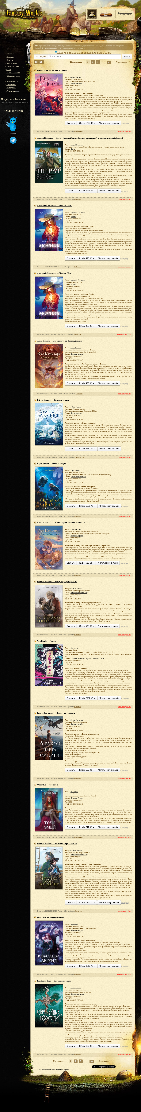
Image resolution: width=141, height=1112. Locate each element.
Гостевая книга (13, 73)
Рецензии (10, 91)
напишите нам (51, 48)
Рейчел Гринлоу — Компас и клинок (53, 400)
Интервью (11, 88)
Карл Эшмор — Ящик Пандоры (51, 464)
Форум (9, 60)
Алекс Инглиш (75, 348)
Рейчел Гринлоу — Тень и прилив (52, 70)
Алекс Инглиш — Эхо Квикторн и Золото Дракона (59, 341)
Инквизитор (78, 131)
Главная (9, 54)
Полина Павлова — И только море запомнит (57, 844)
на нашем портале (125, 13)
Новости (10, 57)
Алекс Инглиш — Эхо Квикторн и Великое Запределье (61, 522)
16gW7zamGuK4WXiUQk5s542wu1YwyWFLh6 (14, 102)
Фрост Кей (74, 792)
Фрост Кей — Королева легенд (50, 917)
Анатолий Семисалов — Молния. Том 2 (54, 206)
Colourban (77, 199)
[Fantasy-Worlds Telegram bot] (13, 143)
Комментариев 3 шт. (124, 837)
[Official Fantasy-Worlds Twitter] (11, 133)
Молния (73, 217)
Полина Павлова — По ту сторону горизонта (57, 582)
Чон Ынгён (74, 648)
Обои (8, 69)
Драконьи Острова (77, 798)
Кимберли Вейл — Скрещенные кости (54, 981)
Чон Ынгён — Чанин (46, 641)
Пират (73, 149)
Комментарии (12, 66)
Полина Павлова (76, 589)
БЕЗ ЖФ (38, 62)
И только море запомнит (78, 593)
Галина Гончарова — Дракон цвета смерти (56, 713)
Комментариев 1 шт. (124, 334)
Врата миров (12, 81)
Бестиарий (11, 84)
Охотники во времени (78, 477)
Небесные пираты (77, 354)
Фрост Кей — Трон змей (47, 785)
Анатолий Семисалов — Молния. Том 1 (54, 273)
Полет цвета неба (76, 724)
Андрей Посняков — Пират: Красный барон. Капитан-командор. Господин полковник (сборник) (80, 138)
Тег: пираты (41, 56)
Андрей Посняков (76, 145)
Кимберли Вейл (75, 988)
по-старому (125, 123)
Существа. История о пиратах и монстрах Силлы (87, 659)
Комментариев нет (124, 131)
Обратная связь (13, 76)
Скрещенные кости (77, 994)
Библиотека (11, 63)
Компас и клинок (76, 83)
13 (109, 62)
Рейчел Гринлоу (75, 77)
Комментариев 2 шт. (124, 974)
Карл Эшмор (74, 470)
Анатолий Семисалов (77, 213)
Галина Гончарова (76, 720)
